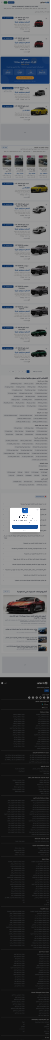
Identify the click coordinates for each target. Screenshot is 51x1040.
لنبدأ (26, 527)
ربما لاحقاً (25, 530)
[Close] (37, 510)
